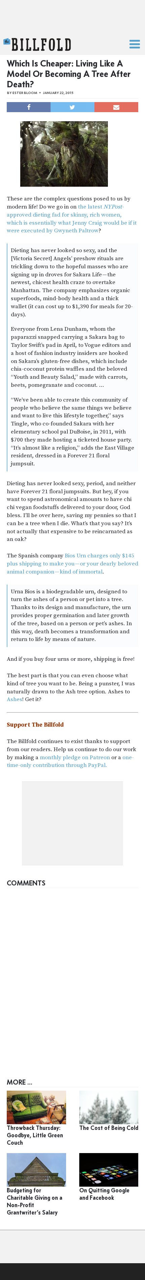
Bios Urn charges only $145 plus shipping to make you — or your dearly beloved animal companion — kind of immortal (72, 564)
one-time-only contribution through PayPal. (70, 761)
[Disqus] (72, 975)
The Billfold (37, 44)
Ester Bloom (24, 93)
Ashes (14, 699)
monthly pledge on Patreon (75, 757)
